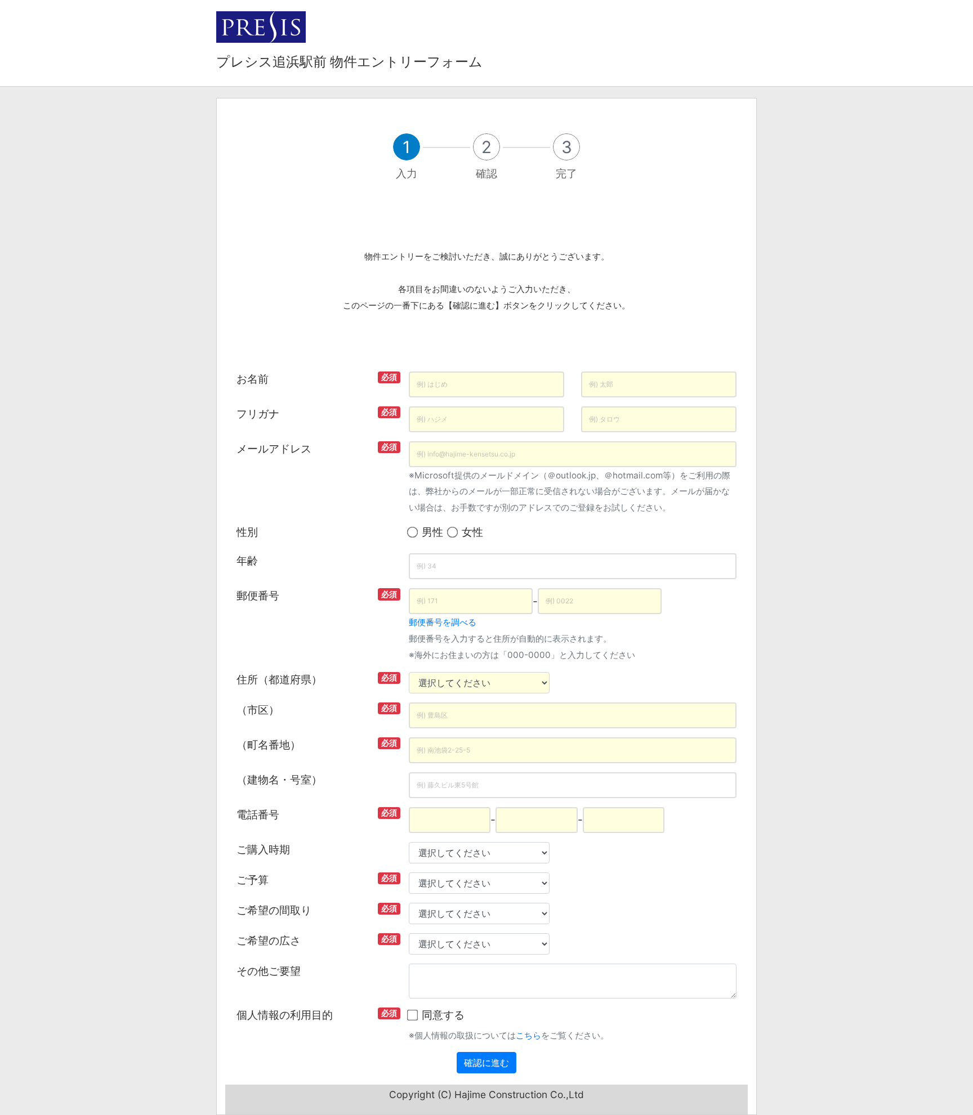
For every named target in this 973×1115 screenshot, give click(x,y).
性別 (247, 532)
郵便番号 (257, 595)
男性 (432, 532)
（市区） (257, 710)
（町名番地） (268, 744)
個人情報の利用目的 (284, 1015)
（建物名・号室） (279, 779)
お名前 (252, 379)
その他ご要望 (268, 971)
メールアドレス (273, 448)
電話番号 (257, 814)
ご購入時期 (263, 849)
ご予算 (252, 879)
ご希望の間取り (273, 910)
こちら (528, 1035)
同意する (443, 1015)
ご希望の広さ (268, 940)
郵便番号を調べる (442, 622)
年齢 (247, 560)
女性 (472, 532)
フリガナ (257, 413)
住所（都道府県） (279, 679)
